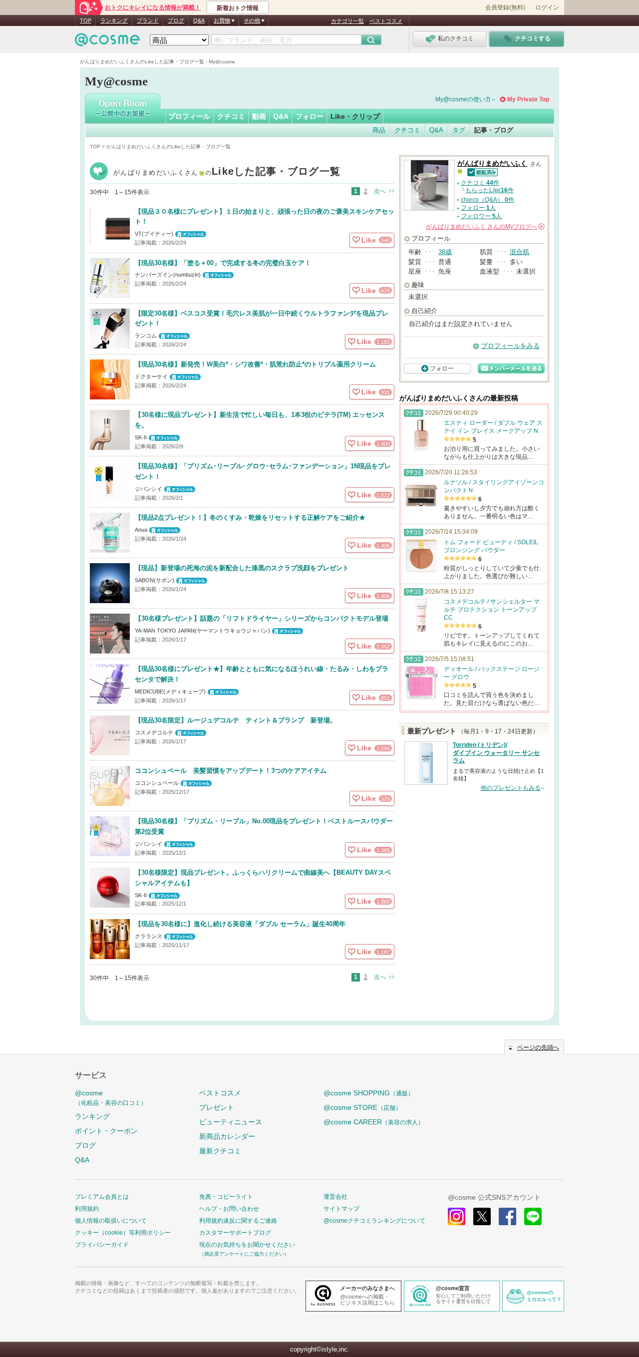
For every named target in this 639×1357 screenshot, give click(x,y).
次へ (380, 191)
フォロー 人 (478, 207)
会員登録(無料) (505, 7)
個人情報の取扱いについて (111, 1220)
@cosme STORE (362, 1107)
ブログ (176, 20)
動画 (259, 116)
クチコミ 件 (480, 182)
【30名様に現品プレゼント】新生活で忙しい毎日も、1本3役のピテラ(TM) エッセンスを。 (260, 420)
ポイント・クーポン (106, 1131)
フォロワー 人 (481, 216)
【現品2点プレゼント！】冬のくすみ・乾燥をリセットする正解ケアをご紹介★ (250, 517)
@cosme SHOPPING (368, 1093)
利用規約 (87, 1208)
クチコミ (231, 116)
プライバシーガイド (102, 1244)
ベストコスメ (385, 21)
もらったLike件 (489, 190)
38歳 (445, 252)
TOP (85, 20)
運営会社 (335, 1196)
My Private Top (528, 99)
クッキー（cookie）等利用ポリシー (123, 1232)
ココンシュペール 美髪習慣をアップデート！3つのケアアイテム (230, 770)
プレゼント (216, 1107)
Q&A (199, 20)
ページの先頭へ (538, 1047)
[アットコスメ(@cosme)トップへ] (107, 42)
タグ (458, 130)
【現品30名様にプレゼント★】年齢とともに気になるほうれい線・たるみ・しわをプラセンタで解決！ (261, 674)
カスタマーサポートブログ (235, 1232)
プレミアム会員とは (102, 1196)
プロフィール (189, 116)
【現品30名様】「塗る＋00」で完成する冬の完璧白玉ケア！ (223, 263)
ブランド (148, 20)
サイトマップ (341, 1208)
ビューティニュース (230, 1122)
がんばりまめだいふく (226, 172)
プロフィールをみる (510, 345)
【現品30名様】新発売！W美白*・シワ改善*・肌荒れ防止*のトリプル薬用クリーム (255, 364)
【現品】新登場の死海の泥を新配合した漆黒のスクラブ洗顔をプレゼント (242, 568)
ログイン (547, 7)
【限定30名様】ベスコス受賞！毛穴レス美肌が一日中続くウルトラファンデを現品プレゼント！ (261, 319)
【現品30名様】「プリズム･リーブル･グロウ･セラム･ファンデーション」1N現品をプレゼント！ (263, 471)
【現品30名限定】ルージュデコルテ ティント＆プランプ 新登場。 (235, 720)
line (533, 1216)
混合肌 (519, 252)
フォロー (309, 116)
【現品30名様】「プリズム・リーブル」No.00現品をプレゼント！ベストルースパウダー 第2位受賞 (264, 826)
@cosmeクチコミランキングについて (374, 1220)
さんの (484, 226)
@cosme (111, 1097)
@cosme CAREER (373, 1122)
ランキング (114, 20)
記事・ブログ (493, 130)
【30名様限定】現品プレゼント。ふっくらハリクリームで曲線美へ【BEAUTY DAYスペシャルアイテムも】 (263, 878)
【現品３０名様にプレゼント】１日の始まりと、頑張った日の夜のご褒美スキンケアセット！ (264, 217)
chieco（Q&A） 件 (487, 199)
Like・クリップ (355, 116)
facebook (507, 1216)
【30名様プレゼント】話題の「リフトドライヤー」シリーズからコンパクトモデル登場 (261, 618)
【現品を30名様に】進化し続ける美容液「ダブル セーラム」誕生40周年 (240, 924)
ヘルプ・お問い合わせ (229, 1208)
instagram (456, 1216)
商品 (378, 130)
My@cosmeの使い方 (463, 99)
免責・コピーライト (226, 1196)
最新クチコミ (220, 1151)
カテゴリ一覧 (347, 21)
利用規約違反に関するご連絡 (238, 1220)
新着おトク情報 (238, 7)
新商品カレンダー (227, 1136)
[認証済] (481, 171)
